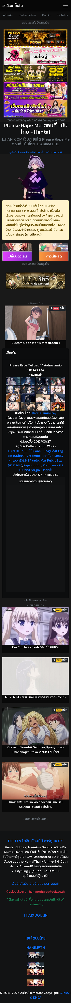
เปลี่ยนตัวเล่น (17, 256)
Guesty (65, 992)
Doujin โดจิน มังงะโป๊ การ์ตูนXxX (35, 841)
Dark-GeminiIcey (44, 413)
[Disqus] (35, 537)
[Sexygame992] (35, 73)
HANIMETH (35, 948)
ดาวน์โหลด (54, 256)
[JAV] (35, 56)
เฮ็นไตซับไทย (35, 938)
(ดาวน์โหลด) (33, 234)
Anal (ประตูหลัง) (46, 451)
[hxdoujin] (35, 965)
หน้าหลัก (7, 15)
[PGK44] (35, 38)
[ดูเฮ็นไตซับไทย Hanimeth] (35, 972)
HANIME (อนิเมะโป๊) (21, 451)
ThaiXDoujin (35, 915)
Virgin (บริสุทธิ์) (41, 469)
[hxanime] (35, 982)
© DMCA (35, 997)
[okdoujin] (35, 955)
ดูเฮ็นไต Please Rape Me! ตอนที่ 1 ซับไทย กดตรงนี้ (35, 152)
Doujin (46, 15)
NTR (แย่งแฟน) (35, 460)
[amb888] (35, 108)
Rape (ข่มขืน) (32, 465)
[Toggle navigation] (66, 6)
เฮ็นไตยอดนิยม (27, 15)
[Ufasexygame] (35, 91)
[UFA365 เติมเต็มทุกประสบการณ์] (35, 281)
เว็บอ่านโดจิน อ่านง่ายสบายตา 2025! (35, 883)
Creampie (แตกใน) (39, 455)
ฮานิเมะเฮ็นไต (12, 6)
